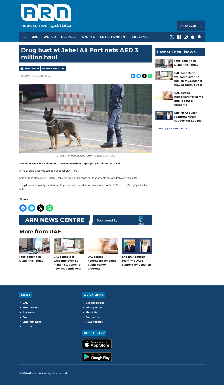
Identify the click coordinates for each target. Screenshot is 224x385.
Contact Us (92, 317)
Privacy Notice (94, 307)
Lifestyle (140, 37)
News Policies (94, 321)
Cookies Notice (95, 302)
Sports (88, 37)
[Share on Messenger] (138, 76)
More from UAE (55, 68)
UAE (35, 37)
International (31, 307)
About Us (91, 312)
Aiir (41, 373)
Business (69, 37)
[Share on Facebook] (133, 76)
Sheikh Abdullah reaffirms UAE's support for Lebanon (136, 260)
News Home (32, 68)
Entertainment (113, 37)
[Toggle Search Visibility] (24, 37)
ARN (30, 373)
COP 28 (27, 326)
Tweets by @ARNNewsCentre (171, 128)
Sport (26, 317)
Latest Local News (176, 52)
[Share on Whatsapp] (150, 76)
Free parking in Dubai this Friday (31, 258)
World (49, 37)
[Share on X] (144, 76)
